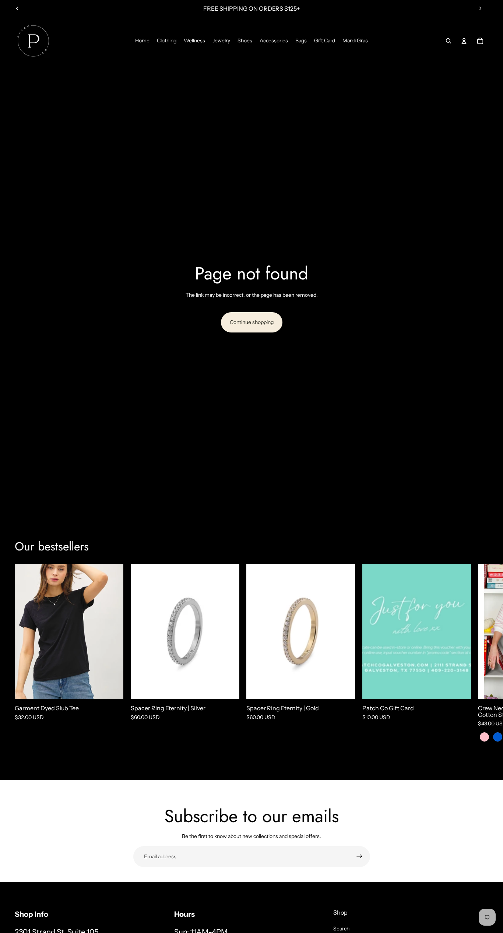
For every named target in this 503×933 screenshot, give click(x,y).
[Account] (464, 41)
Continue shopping (252, 322)
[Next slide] (480, 8)
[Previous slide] (17, 8)
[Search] (448, 41)
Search (341, 928)
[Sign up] (359, 856)
